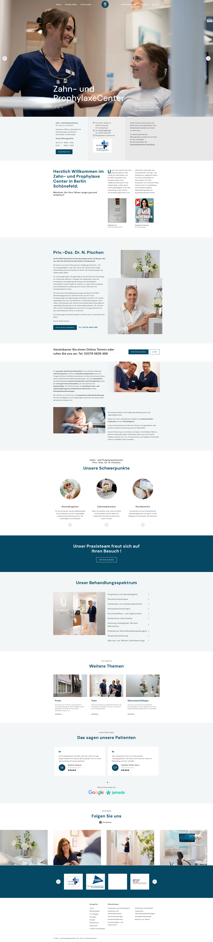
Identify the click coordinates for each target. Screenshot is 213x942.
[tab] (129, 594)
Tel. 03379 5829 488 (88, 327)
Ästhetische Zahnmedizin (144, 908)
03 (62, 107)
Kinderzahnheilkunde (115, 919)
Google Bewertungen (74, 770)
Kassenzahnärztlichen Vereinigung (142, 144)
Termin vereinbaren (129, 4)
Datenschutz (94, 923)
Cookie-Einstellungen (97, 929)
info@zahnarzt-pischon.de (105, 135)
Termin (210, 21)
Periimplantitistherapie (143, 916)
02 (58, 107)
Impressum (94, 926)
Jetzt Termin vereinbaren (106, 560)
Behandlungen (71, 4)
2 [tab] (107, 782)
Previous (4, 58)
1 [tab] (105, 782)
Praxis (58, 4)
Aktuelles (144, 4)
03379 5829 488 (105, 131)
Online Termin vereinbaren (65, 327)
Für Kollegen (86, 4)
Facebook (107, 822)
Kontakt (155, 4)
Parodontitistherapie (115, 916)
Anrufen (154, 352)
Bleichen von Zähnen (142, 919)
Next (208, 58)
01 (55, 107)
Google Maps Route (64, 152)
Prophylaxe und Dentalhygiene (119, 908)
